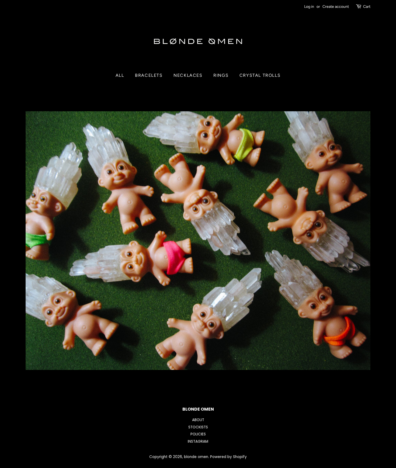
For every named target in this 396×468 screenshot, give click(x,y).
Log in (309, 6)
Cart (366, 6)
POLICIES (198, 434)
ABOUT (198, 419)
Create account (335, 6)
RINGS (220, 75)
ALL (120, 75)
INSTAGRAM (198, 441)
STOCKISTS (198, 427)
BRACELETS (148, 75)
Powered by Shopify (228, 456)
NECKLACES (187, 75)
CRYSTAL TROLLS (259, 75)
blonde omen (196, 456)
